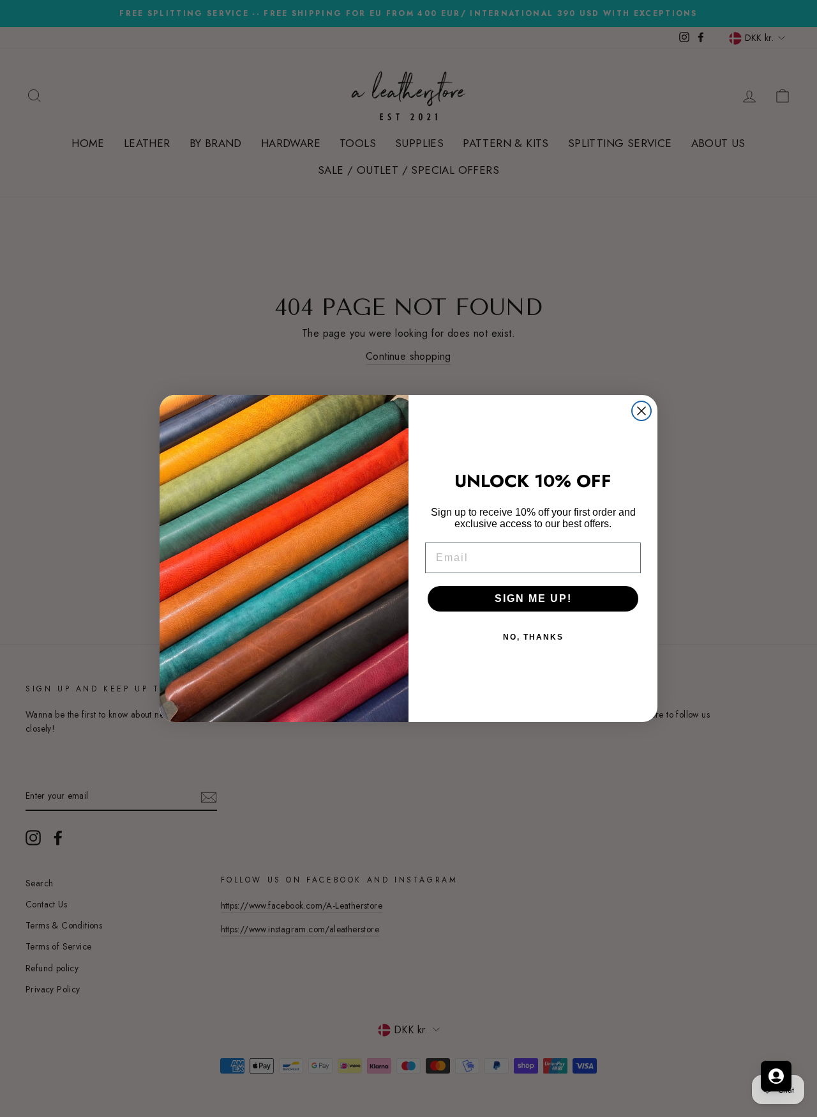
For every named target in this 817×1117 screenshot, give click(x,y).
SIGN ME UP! (533, 598)
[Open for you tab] (776, 1076)
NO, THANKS (533, 637)
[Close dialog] (641, 410)
